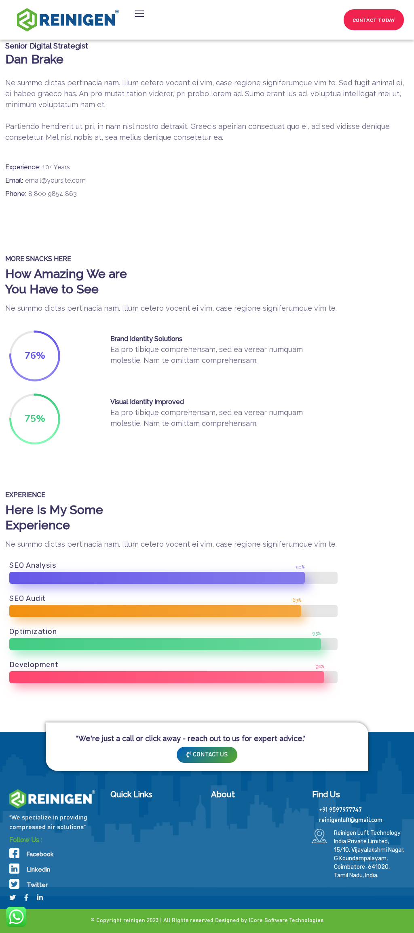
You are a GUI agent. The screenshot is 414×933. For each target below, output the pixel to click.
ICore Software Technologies (286, 920)
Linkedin (38, 869)
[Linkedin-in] (40, 897)
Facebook (40, 854)
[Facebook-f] (26, 897)
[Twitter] (12, 897)
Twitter (37, 885)
